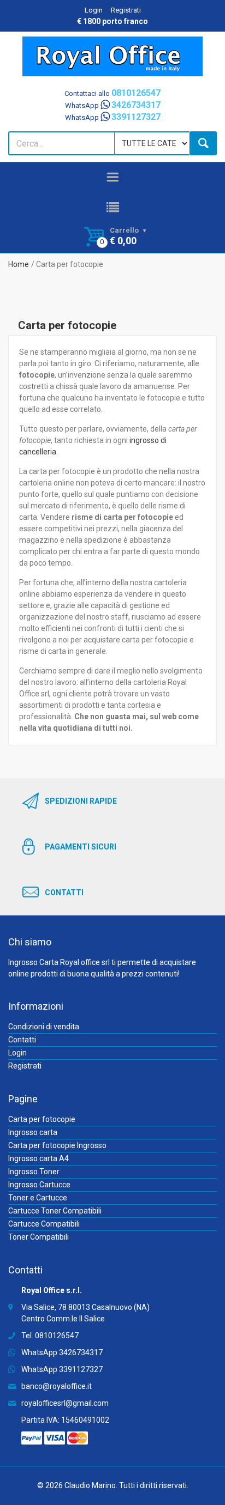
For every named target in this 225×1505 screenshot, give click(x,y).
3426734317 (81, 1352)
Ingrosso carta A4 (38, 1158)
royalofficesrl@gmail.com (65, 1403)
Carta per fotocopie (41, 1119)
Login (94, 10)
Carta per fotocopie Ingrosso (57, 1145)
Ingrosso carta (32, 1132)
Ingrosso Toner (34, 1171)
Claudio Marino (90, 1485)
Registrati (126, 10)
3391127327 (81, 1369)
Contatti (22, 1039)
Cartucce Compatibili (44, 1223)
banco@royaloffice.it (56, 1386)
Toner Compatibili (38, 1237)
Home (18, 264)
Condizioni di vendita (43, 1026)
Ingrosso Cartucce (39, 1184)
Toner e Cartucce (37, 1197)
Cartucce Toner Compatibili (55, 1210)
